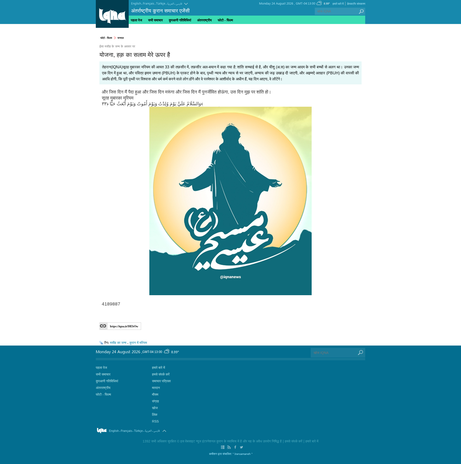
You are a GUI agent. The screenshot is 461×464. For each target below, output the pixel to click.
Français (148, 3)
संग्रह (155, 401)
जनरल (120, 37)
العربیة (170, 4)
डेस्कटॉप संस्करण (356, 4)
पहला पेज (136, 20)
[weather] (167, 352)
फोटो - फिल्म (106, 37)
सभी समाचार (155, 20)
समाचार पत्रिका (161, 381)
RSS (155, 421)
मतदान (156, 388)
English (136, 3)
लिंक (154, 415)
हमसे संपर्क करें (161, 374)
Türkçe (160, 3)
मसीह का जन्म (118, 343)
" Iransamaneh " (243, 454)
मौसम (155, 394)
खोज (155, 408)
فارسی (179, 4)
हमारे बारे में (338, 4)
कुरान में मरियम (138, 343)
